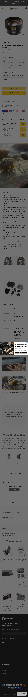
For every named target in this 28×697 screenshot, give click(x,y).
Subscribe (20, 352)
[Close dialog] (26, 342)
